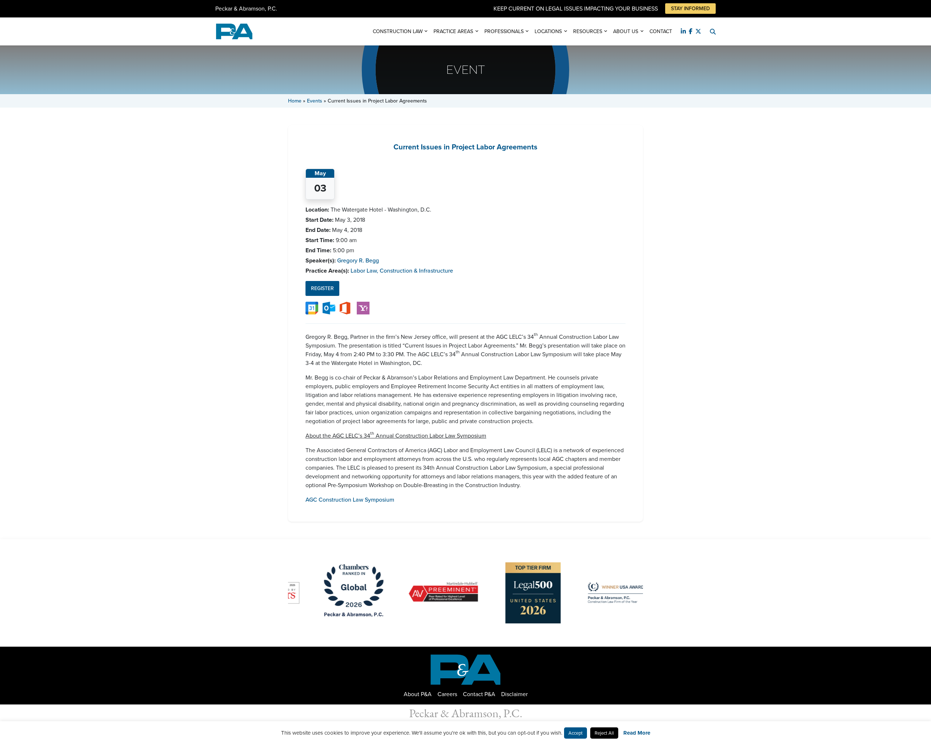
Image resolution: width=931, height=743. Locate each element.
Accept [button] (575, 733)
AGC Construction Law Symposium (349, 499)
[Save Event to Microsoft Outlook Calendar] (329, 308)
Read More (636, 733)
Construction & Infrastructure (416, 270)
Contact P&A (479, 694)
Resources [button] (587, 31)
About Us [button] (625, 31)
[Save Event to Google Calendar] (311, 308)
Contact (661, 31)
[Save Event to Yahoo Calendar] (363, 308)
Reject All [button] (604, 733)
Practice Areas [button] (453, 31)
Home (294, 101)
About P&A (418, 694)
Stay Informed (690, 8)
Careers (447, 694)
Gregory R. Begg (358, 260)
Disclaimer (514, 694)
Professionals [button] (504, 31)
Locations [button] (548, 31)
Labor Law (364, 270)
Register (322, 288)
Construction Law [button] (398, 31)
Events (314, 101)
